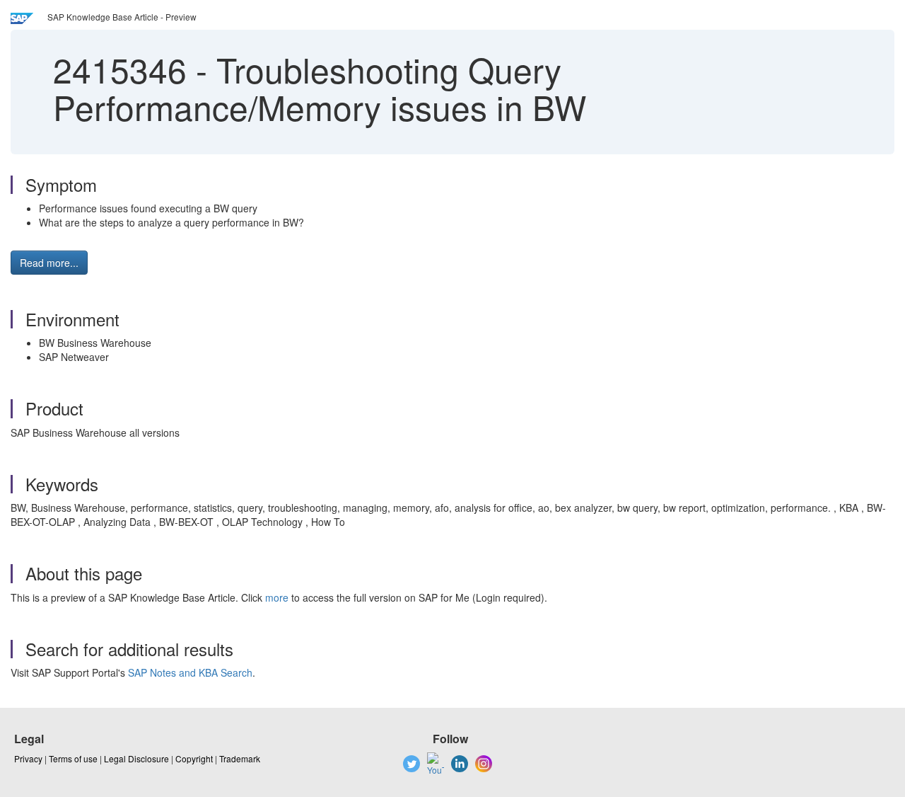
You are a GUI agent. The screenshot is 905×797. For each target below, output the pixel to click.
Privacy (28, 758)
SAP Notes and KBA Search (190, 672)
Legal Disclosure (136, 758)
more (276, 597)
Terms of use (73, 758)
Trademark (239, 758)
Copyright (194, 758)
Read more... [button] (49, 263)
